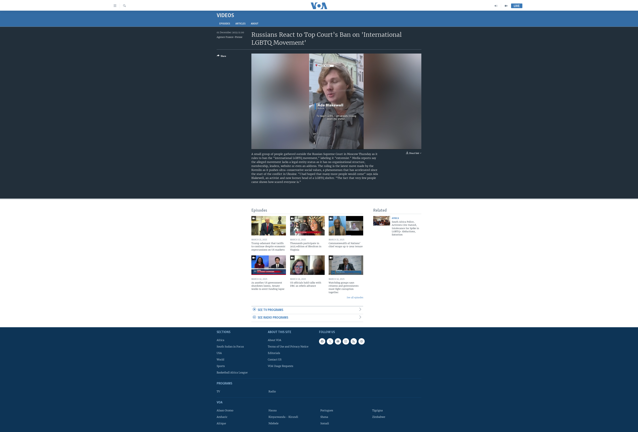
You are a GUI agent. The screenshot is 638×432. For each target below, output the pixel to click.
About (254, 23)
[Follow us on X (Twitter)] (330, 341)
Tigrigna (377, 410)
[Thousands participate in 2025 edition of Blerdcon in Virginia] (307, 225)
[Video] (506, 5)
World (220, 359)
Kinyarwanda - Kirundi (283, 417)
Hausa (272, 410)
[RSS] (354, 341)
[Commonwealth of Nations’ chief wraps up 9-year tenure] (346, 225)
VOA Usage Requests (280, 366)
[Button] (221, 57)
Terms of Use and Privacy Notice (288, 346)
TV (218, 391)
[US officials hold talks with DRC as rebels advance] (307, 265)
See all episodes (355, 297)
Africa (395, 218)
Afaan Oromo (225, 410)
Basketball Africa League (232, 372)
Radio (272, 391)
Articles (240, 23)
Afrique (221, 423)
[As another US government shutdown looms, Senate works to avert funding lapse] (268, 265)
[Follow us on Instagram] (346, 341)
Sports (221, 366)
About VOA (274, 340)
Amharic (222, 417)
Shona (324, 417)
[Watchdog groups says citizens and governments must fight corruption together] (346, 265)
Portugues (326, 410)
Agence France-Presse (229, 37)
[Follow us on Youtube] (338, 341)
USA (219, 353)
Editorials (274, 353)
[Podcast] (361, 341)
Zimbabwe (378, 417)
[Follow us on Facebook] (322, 341)
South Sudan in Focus (230, 346)
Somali (324, 423)
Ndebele (273, 423)
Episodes (224, 23)
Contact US (274, 359)
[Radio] (496, 5)
